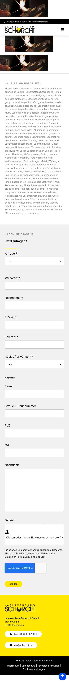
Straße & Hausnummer (20, 406)
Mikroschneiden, (14, 213)
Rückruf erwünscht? (19, 356)
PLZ (7, 425)
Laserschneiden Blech (42, 88)
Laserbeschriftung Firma (25, 178)
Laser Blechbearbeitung (41, 119)
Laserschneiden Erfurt (41, 168)
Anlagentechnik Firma (32, 188)
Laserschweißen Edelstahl (26, 112)
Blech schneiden (23, 130)
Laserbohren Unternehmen (41, 192)
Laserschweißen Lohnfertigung (34, 116)
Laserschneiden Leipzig (40, 150)
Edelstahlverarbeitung (35, 123)
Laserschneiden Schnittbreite (29, 136)
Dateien (10, 520)
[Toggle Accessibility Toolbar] (62, 676)
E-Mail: (10, 317)
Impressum (13, 665)
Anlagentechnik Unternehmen (21, 195)
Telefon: (11, 337)
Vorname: (12, 278)
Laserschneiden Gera (35, 171)
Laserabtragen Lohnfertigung (28, 102)
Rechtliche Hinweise (48, 665)
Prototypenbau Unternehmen (32, 202)
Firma (9, 386)
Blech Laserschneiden (17, 88)
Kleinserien (11, 157)
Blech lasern (42, 133)
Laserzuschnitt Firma (42, 185)
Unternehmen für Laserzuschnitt (33, 147)
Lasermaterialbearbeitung (39, 91)
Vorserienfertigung (46, 164)
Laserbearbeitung (26, 105)
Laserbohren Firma (22, 181)
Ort (7, 445)
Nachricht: (12, 465)
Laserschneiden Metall (22, 133)
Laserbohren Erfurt (25, 199)
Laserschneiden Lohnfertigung (28, 95)
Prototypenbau (49, 154)
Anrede (11, 253)
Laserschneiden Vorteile (23, 140)
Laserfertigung (31, 213)
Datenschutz (28, 665)
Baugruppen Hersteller (23, 164)
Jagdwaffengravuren (28, 175)
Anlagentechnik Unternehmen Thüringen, (40, 209)
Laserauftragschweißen (21, 109)
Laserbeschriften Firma (46, 181)
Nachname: (14, 297)
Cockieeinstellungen (34, 669)
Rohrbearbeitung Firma (17, 185)
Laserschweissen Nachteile (33, 126)
